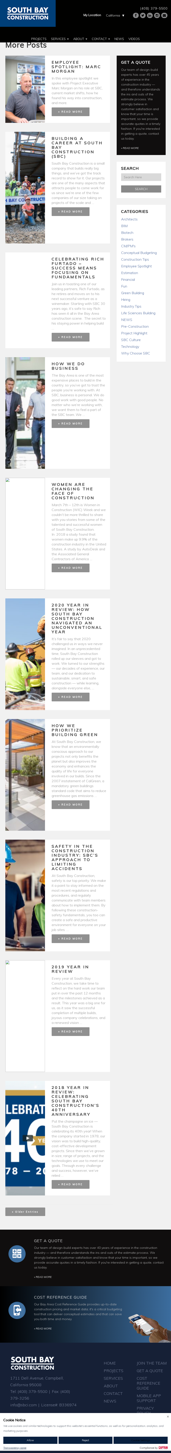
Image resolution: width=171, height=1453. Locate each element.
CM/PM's (128, 246)
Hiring (125, 299)
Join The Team (152, 1363)
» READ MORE (70, 111)
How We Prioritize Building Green (75, 730)
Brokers (127, 239)
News (119, 39)
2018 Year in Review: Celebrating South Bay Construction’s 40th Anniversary (76, 1101)
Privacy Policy (145, 1411)
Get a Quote (136, 62)
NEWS (126, 319)
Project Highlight (134, 333)
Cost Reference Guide (60, 1297)
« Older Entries (25, 1211)
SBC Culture (131, 340)
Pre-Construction (135, 326)
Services (59, 39)
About (79, 39)
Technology (130, 346)
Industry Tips (131, 306)
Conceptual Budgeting (139, 252)
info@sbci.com (23, 1404)
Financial (128, 279)
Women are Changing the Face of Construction (73, 491)
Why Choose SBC (135, 353)
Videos (134, 39)
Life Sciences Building (138, 313)
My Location (92, 15)
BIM (124, 226)
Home (110, 1363)
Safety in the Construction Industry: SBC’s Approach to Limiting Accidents (75, 857)
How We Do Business (68, 366)
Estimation (129, 272)
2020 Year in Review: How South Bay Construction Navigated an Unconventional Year (77, 618)
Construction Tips (135, 259)
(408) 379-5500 (154, 8)
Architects (129, 219)
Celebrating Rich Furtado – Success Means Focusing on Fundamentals (78, 267)
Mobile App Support (149, 1398)
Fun (124, 286)
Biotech (127, 232)
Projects (39, 39)
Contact (100, 39)
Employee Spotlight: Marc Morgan (76, 67)
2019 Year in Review (70, 969)
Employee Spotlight (136, 266)
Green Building (132, 293)
